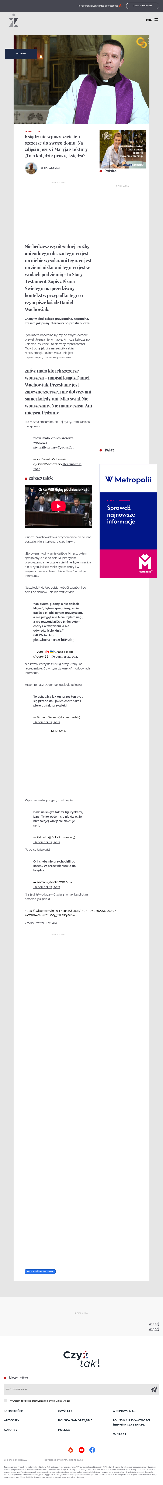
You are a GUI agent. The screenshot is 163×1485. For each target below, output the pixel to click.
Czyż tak (65, 1411)
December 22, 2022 (64, 656)
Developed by (53, 1460)
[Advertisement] (58, 212)
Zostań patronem (142, 6)
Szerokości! (13, 1411)
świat (108, 450)
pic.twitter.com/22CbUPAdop (53, 640)
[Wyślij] (153, 1389)
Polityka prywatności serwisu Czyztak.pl (131, 1422)
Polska (110, 171)
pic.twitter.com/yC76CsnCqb (53, 447)
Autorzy (11, 1430)
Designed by (11, 1460)
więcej (154, 1324)
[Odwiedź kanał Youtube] (81, 1450)
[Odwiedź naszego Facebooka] (92, 1450)
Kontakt (119, 1434)
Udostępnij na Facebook (40, 1271)
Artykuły (21, 54)
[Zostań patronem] (71, 1450)
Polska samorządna (75, 1420)
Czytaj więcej (63, 1401)
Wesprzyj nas (124, 1411)
